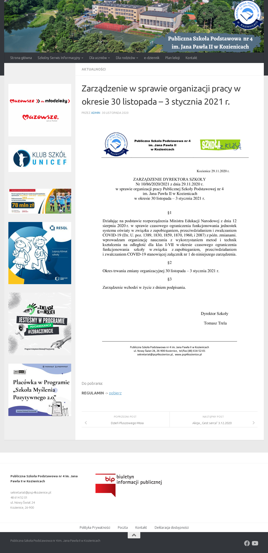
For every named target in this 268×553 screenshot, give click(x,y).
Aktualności (94, 69)
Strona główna (21, 58)
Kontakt (191, 58)
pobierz (115, 393)
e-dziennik (151, 58)
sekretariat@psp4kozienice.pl (30, 492)
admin (95, 112)
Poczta (123, 527)
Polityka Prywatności (95, 527)
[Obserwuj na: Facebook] (247, 543)
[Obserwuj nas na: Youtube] (255, 543)
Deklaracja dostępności (172, 527)
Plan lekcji (172, 58)
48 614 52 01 (18, 497)
